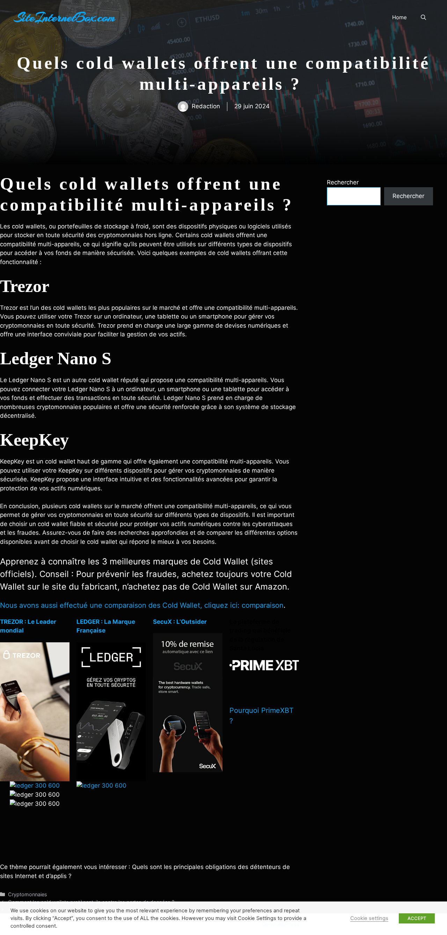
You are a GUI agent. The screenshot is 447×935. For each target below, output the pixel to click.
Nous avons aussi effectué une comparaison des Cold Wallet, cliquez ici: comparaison (142, 605)
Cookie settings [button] (369, 918)
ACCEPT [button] (417, 918)
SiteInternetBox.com (64, 17)
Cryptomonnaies (27, 894)
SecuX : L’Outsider (180, 621)
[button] (423, 17)
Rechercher (343, 182)
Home (399, 17)
